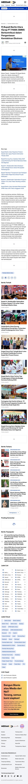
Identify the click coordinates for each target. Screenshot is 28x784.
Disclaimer (3, 740)
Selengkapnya (13, 512)
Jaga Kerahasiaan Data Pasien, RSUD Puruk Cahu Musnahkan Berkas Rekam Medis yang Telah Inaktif (15, 542)
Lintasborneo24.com (6, 764)
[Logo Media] (7, 726)
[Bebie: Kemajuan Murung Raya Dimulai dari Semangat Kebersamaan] (5, 463)
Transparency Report (20, 746)
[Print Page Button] (25, 42)
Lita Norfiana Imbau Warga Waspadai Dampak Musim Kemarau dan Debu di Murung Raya (18, 453)
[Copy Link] (15, 277)
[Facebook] (5, 277)
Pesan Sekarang (14, 714)
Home (2, 5)
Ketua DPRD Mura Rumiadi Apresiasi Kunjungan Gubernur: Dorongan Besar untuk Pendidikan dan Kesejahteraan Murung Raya (15, 548)
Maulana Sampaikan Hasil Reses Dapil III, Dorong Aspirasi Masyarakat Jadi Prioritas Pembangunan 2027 (15, 559)
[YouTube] (18, 776)
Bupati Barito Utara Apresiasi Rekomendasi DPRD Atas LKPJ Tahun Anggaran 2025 (13, 187)
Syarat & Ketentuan (20, 740)
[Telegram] (12, 277)
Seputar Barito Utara (20, 755)
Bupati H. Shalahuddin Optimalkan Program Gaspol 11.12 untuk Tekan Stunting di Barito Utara (13, 181)
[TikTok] (15, 776)
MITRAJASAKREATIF (9, 780)
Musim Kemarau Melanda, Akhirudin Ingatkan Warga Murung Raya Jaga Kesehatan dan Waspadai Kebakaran (18, 494)
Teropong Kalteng (5, 761)
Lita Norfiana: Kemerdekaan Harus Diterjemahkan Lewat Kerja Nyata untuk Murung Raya (18, 483)
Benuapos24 (18, 764)
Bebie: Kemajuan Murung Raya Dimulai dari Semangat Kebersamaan (17, 463)
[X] (8, 277)
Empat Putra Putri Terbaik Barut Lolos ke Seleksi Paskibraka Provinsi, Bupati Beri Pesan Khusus (13, 353)
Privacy (3, 743)
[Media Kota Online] (8, 2)
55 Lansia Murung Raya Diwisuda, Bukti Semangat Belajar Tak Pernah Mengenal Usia (14, 536)
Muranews (4, 768)
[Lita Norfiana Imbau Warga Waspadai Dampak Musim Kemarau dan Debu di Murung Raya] (5, 453)
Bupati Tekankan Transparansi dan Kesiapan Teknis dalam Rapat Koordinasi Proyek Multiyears (14, 174)
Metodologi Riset (5, 737)
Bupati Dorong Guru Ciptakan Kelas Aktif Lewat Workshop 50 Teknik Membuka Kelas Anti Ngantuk (13, 160)
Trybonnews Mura (19, 761)
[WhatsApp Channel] (21, 776)
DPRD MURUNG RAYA (15, 449)
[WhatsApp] (2, 277)
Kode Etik (17, 743)
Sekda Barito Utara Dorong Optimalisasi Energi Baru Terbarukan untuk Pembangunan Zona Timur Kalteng (13, 328)
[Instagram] (5, 776)
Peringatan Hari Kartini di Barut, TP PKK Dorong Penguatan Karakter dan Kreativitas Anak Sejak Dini (13, 403)
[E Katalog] (16, 726)
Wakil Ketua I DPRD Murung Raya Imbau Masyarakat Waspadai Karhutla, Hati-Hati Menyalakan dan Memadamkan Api (18, 504)
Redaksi (3, 734)
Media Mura (4, 758)
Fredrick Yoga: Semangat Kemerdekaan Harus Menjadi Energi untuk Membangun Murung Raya (18, 473)
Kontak (3, 732)
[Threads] (8, 776)
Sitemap (3, 746)
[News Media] (22, 726)
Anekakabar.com (5, 755)
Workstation (18, 737)
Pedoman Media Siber (21, 734)
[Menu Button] (25, 2)
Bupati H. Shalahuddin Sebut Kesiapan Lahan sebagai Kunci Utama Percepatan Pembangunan (12, 167)
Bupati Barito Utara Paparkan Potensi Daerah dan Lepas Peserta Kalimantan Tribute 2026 (12, 153)
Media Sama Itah (19, 758)
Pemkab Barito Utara (21, 5)
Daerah (13, 5)
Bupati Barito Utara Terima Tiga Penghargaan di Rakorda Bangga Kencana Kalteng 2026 (12, 378)
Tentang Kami (18, 732)
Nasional (7, 5)
